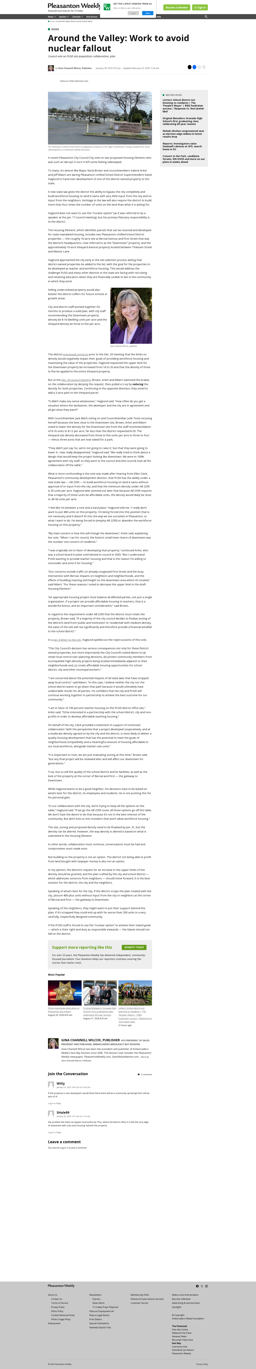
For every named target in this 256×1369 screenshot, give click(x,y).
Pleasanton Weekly (181, 1353)
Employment (54, 1323)
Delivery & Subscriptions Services (147, 1299)
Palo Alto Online (180, 1329)
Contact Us (56, 1299)
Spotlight (176, 1307)
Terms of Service (59, 1303)
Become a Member (177, 7)
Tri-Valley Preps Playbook (105, 1307)
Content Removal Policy (63, 1315)
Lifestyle (76, 16)
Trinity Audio (74, 81)
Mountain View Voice (182, 1339)
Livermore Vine (179, 1346)
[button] (100, 954)
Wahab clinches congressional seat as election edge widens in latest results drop (183, 133)
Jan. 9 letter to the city (67, 640)
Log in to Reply (54, 1103)
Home (52, 21)
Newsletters (95, 1294)
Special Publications (99, 1323)
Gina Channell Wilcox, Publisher (75, 68)
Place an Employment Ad (101, 1311)
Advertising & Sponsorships (186, 1303)
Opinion (62, 16)
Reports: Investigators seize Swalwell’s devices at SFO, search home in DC (182, 146)
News (50, 16)
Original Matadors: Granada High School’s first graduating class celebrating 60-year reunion (182, 121)
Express (96, 1299)
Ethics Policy (57, 1311)
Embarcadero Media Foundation (188, 1318)
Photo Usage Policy (61, 1319)
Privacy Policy (58, 1307)
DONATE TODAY (134, 947)
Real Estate (91, 16)
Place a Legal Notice (99, 1315)
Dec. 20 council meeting (76, 380)
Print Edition (95, 1319)
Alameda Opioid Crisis (100, 1327)
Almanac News (179, 1336)
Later (133, 13)
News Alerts (99, 1303)
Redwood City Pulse (181, 1332)
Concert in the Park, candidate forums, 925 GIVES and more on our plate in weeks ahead (184, 158)
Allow (147, 13)
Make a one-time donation (185, 1294)
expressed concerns (75, 354)
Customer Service (139, 1303)
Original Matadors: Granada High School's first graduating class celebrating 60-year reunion (99, 1011)
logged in (64, 1147)
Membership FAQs (140, 1294)
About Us (52, 1294)
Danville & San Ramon (183, 1349)
